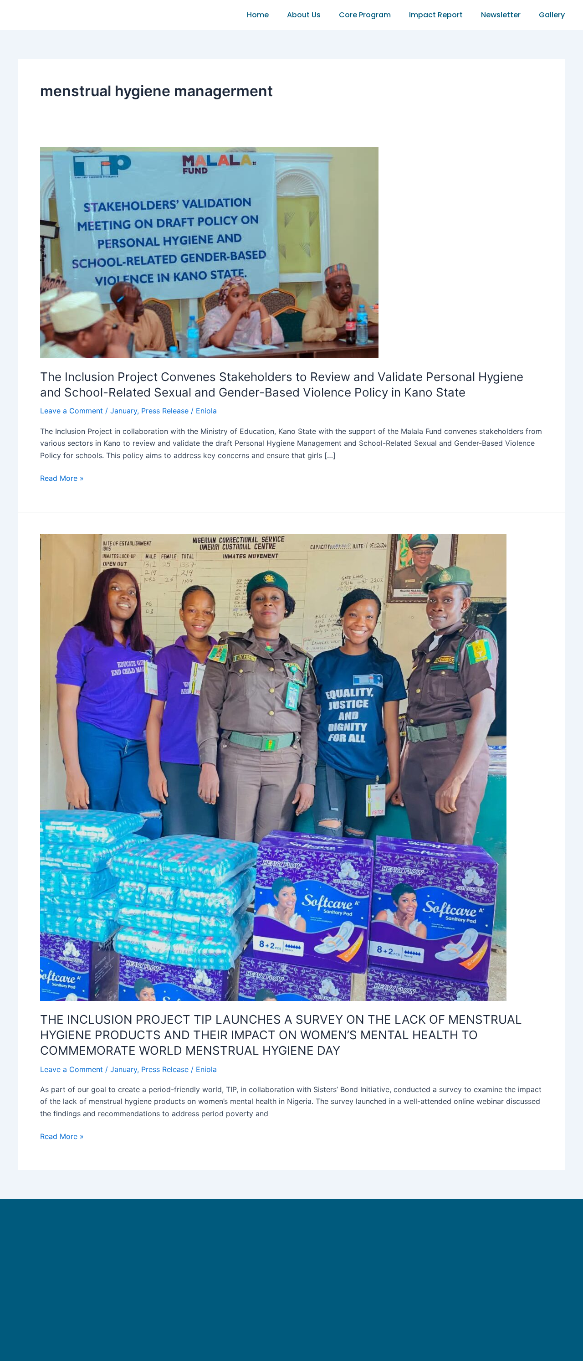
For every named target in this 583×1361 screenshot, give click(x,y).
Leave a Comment (71, 410)
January (123, 410)
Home (258, 15)
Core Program (365, 15)
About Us (304, 15)
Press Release (165, 410)
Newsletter (501, 15)
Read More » (62, 477)
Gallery (552, 15)
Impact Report (436, 15)
